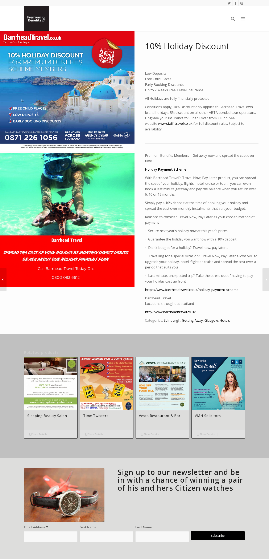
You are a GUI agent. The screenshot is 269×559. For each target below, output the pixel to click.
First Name (88, 527)
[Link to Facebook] (235, 3)
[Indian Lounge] (3, 279)
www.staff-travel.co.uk (175, 123)
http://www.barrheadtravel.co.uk (170, 312)
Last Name (143, 527)
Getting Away (192, 320)
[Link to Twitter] (229, 3)
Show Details (39, 434)
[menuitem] (233, 18)
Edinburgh (172, 320)
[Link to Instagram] (242, 3)
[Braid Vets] (265, 279)
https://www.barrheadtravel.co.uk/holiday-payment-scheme (191, 289)
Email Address (36, 527)
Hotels (225, 320)
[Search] (233, 18)
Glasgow (211, 320)
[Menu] (243, 18)
